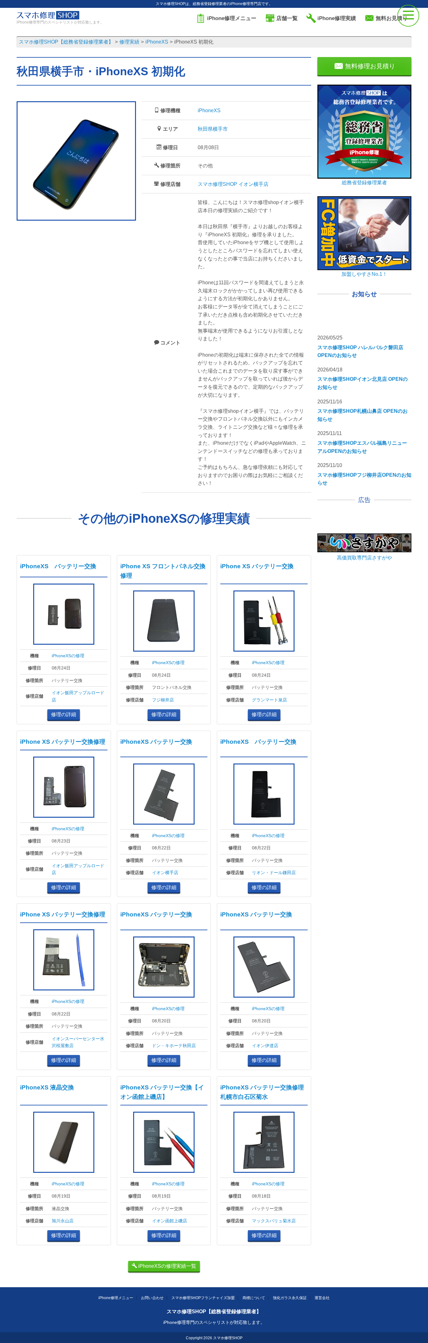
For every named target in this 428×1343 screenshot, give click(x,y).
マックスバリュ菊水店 (274, 1220)
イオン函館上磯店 (169, 1220)
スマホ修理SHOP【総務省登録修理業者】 (214, 1311)
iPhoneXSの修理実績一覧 (166, 1266)
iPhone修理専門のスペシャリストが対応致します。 (214, 1322)
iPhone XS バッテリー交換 (257, 566)
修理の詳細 (63, 714)
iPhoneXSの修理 (68, 655)
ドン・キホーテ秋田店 (174, 1045)
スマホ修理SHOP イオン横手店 (233, 184)
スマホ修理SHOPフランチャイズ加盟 (203, 1298)
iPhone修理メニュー (115, 1298)
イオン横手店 (165, 872)
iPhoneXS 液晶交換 (47, 1087)
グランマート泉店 (269, 699)
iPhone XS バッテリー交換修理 (62, 741)
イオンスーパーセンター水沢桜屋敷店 (78, 1042)
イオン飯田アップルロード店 (78, 696)
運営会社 (322, 1298)
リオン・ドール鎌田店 (274, 872)
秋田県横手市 (213, 129)
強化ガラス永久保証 (290, 1298)
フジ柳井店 (163, 699)
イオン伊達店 (265, 1045)
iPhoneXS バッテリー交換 (58, 566)
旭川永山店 (63, 1220)
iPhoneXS (209, 110)
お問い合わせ (152, 1298)
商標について (254, 1298)
